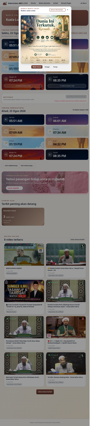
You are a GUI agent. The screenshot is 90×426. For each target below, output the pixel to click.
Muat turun (36, 67)
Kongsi (46, 67)
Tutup (54, 67)
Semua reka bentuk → (56, 10)
